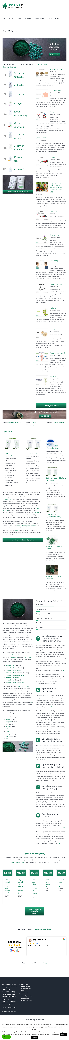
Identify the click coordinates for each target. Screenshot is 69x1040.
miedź (8, 736)
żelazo (8, 729)
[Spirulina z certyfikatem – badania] (52, 471)
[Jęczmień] (42, 380)
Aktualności (41, 64)
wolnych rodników (56, 828)
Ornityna (53, 157)
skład (37, 508)
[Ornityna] (42, 161)
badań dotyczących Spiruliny (26, 526)
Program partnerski (9, 1011)
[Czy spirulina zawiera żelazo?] (21, 873)
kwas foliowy (19, 682)
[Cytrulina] (42, 215)
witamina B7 (10, 677)
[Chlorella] (10, 82)
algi (16, 530)
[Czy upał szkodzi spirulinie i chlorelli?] (34, 873)
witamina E (27, 657)
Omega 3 (19, 169)
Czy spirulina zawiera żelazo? (21, 886)
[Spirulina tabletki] (10, 91)
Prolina (53, 112)
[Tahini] (42, 333)
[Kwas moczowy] (42, 288)
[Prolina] (42, 116)
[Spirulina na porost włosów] (52, 540)
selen (8, 738)
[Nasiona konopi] (42, 73)
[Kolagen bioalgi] (10, 100)
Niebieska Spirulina (54, 448)
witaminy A (14, 657)
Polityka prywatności (9, 1007)
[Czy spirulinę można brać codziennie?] (7, 873)
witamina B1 (10, 665)
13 (60, 843)
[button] (16, 31)
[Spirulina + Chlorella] (10, 71)
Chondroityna (41, 138)
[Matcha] (42, 312)
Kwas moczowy (56, 284)
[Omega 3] (10, 166)
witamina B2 (10, 668)
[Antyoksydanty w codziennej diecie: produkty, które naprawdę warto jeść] (42, 187)
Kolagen (18, 103)
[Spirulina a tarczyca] (48, 873)
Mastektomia (55, 91)
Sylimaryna (54, 235)
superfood (8, 499)
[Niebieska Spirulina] (52, 442)
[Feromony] (42, 264)
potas (8, 717)
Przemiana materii (57, 353)
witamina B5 (10, 673)
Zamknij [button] (34, 1037)
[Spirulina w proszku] (10, 132)
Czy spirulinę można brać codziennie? (7, 886)
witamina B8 (10, 680)
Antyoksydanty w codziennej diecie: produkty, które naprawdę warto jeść (57, 187)
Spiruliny (5, 510)
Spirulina (19, 94)
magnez (9, 722)
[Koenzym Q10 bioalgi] (10, 155)
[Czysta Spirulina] (33, 443)
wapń (8, 726)
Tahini (52, 329)
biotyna (17, 677)
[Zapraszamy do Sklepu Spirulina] (18, 175)
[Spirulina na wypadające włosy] (52, 508)
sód (7, 724)
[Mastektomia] (42, 94)
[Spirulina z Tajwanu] (12, 443)
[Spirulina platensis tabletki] (34, 39)
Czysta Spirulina (32, 454)
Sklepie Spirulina (10, 67)
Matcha (53, 308)
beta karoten (16, 655)
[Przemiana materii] (42, 357)
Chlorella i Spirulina (14, 422)
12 (64, 828)
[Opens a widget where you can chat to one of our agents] (6, 1037)
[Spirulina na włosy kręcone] (52, 570)
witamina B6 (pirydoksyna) (15, 675)
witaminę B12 (22, 686)
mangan (9, 734)
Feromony (54, 261)
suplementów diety (17, 862)
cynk (7, 731)
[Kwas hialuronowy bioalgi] (10, 109)
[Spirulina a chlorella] (61, 873)
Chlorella (19, 85)
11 (54, 809)
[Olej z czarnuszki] (10, 121)
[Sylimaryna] (42, 239)
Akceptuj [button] (63, 1034)
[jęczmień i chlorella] (10, 144)
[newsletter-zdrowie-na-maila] (34, 410)
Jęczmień (54, 377)
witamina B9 (10, 682)
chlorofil (36, 512)
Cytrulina (53, 211)
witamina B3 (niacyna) (13, 670)
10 (56, 780)
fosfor (8, 719)
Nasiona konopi (56, 69)
